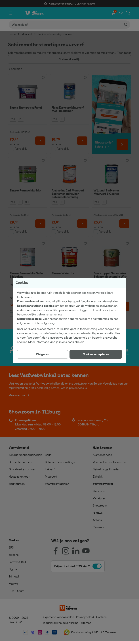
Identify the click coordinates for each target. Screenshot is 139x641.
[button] (96, 354)
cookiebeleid (76, 341)
